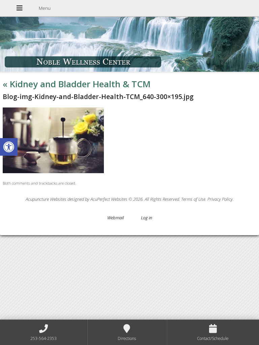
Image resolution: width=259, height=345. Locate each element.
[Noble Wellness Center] (129, 45)
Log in (146, 218)
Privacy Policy (220, 199)
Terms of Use (193, 199)
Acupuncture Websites (46, 199)
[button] (9, 147)
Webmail (115, 218)
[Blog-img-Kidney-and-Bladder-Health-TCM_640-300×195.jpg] (53, 171)
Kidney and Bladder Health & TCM (77, 84)
